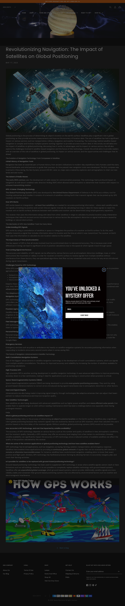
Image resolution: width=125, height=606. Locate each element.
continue (84, 315)
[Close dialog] (104, 270)
